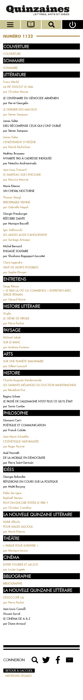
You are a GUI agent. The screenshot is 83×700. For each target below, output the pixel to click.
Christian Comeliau (19, 507)
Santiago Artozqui (19, 239)
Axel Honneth (11, 453)
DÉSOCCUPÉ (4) (13, 597)
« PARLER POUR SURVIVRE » (20, 545)
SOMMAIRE (10, 68)
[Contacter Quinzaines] (69, 660)
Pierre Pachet (16, 323)
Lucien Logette (16, 569)
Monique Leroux (18, 550)
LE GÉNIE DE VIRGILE (16, 318)
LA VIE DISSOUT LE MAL (18, 87)
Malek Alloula (11, 521)
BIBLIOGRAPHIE (12, 583)
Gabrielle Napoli (18, 207)
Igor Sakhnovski (12, 230)
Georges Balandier (14, 476)
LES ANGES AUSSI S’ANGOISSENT (25, 235)
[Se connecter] (72, 24)
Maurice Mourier (18, 179)
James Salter (10, 121)
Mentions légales (18, 675)
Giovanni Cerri (12, 420)
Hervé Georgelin (18, 103)
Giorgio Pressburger (15, 213)
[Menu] (10, 24)
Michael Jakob (12, 337)
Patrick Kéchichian (19, 147)
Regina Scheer (11, 396)
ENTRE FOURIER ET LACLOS (20, 564)
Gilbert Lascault (17, 366)
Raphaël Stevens (13, 498)
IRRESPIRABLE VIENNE (16, 202)
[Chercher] (52, 24)
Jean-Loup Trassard (14, 169)
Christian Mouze (18, 91)
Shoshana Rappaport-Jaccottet (26, 256)
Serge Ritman (11, 286)
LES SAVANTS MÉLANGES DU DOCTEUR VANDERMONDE (39, 385)
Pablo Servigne (12, 493)
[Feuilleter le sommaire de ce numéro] (31, 24)
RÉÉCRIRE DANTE (14, 218)
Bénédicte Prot (16, 390)
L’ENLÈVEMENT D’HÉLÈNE (19, 142)
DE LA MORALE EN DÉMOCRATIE (24, 457)
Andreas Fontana (18, 347)
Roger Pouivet (16, 446)
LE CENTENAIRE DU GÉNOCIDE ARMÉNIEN (31, 98)
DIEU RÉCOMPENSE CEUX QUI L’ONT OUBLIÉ (32, 126)
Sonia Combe (16, 406)
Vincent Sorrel (11, 614)
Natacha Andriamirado (22, 163)
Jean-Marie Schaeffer (16, 436)
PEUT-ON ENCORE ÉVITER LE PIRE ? (25, 502)
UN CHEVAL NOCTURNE (19, 191)
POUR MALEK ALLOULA (18, 526)
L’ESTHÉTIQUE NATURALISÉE (21, 441)
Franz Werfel (11, 82)
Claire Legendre (12, 262)
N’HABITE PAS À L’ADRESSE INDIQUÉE (27, 158)
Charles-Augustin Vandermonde (22, 380)
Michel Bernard (12, 246)
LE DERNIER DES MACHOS (20, 109)
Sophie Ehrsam (17, 272)
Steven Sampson (18, 114)
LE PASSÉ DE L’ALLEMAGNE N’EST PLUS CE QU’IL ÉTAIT (38, 401)
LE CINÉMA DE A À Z (16, 618)
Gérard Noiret (16, 299)
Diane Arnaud (16, 623)
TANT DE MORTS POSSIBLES (21, 267)
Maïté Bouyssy (16, 486)
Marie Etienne (11, 186)
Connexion (14, 660)
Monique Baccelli (18, 223)
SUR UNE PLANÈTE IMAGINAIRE (23, 361)
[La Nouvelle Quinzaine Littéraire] (41, 10)
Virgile (7, 313)
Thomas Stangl (12, 197)
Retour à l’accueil (19, 670)
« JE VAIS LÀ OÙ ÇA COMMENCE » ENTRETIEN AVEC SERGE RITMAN (37, 292)
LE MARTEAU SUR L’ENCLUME (22, 174)
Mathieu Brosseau (14, 153)
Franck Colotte (17, 430)
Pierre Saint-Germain (20, 462)
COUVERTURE (12, 54)
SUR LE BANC (11, 342)
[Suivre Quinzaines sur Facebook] (58, 660)
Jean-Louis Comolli (14, 609)
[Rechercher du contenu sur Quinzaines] (35, 660)
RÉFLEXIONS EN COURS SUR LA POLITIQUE (30, 481)
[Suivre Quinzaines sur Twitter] (46, 660)
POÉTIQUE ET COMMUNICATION (24, 425)
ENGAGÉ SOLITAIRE (15, 251)
